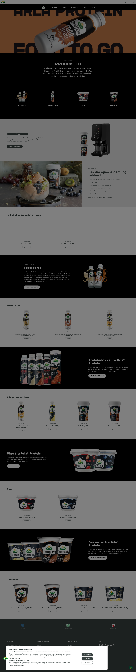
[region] (57, 658)
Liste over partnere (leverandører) (16, 665)
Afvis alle (87, 658)
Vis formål (87, 662)
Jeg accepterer (87, 654)
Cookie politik (17, 658)
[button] (5, 658)
